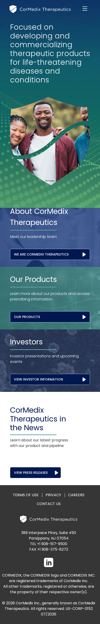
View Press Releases (31, 472)
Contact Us (49, 503)
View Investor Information (38, 379)
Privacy (53, 495)
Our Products (27, 317)
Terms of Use (26, 495)
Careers (76, 495)
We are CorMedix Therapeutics (41, 254)
